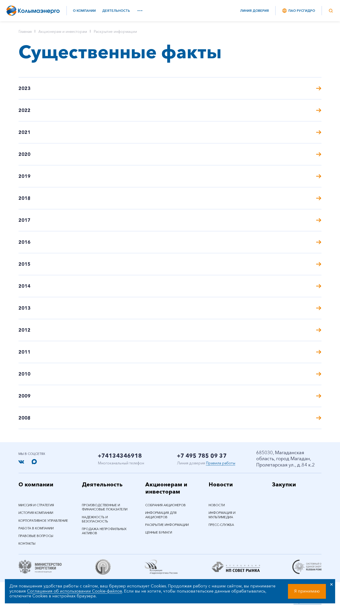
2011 (25, 352)
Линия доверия (254, 11)
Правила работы (220, 463)
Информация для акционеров (160, 515)
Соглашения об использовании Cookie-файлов (74, 591)
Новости (221, 484)
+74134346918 (120, 455)
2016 (25, 242)
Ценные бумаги (158, 532)
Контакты (27, 543)
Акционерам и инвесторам (62, 31)
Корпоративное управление (43, 520)
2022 (25, 110)
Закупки (284, 484)
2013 (25, 308)
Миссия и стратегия (36, 505)
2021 (25, 132)
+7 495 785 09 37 (202, 455)
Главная (25, 31)
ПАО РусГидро (301, 11)
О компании (84, 11)
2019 (25, 176)
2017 (25, 220)
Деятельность (116, 11)
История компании (36, 513)
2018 (25, 198)
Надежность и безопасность (95, 519)
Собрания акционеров (165, 505)
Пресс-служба (221, 525)
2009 (25, 396)
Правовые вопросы (36, 536)
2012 (25, 330)
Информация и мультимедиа (222, 515)
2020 (25, 154)
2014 (25, 286)
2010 (25, 374)
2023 (25, 88)
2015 (25, 264)
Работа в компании (36, 528)
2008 (25, 418)
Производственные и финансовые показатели (104, 507)
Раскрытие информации (115, 31)
